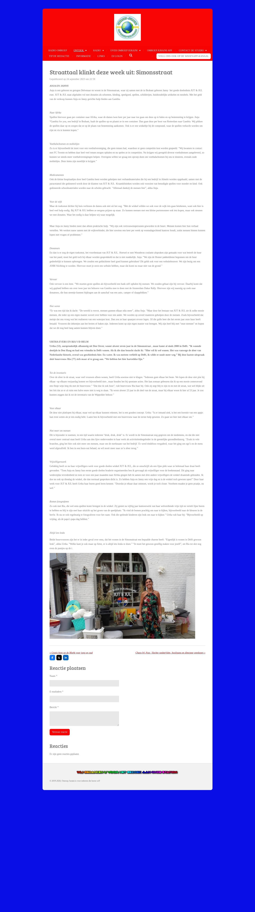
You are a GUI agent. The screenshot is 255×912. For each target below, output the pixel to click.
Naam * (53, 676)
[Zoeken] (130, 56)
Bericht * (54, 707)
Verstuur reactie (59, 732)
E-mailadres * (56, 691)
